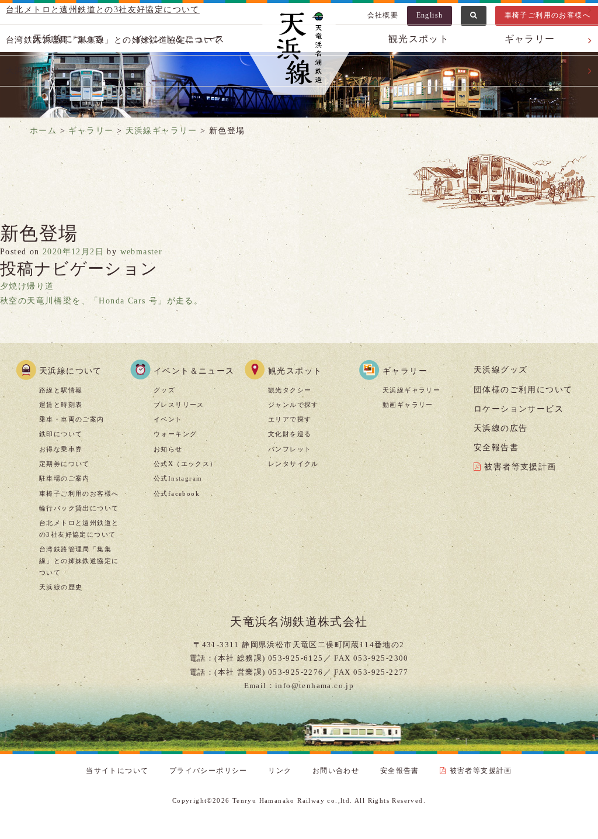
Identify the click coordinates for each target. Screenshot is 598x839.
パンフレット (289, 449)
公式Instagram (178, 478)
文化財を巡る (289, 433)
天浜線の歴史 (60, 587)
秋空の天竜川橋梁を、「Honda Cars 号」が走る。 (101, 300)
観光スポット (295, 371)
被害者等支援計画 (520, 466)
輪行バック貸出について (79, 508)
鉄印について (60, 433)
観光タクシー (289, 389)
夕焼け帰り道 (27, 286)
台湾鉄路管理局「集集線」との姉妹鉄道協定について (79, 560)
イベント (168, 419)
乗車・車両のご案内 (72, 419)
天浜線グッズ (500, 369)
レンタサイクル (293, 463)
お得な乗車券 (60, 449)
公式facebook (177, 493)
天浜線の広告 (500, 428)
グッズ (164, 389)
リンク (279, 771)
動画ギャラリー (408, 404)
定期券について (64, 463)
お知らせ (168, 449)
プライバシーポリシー (208, 771)
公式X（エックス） (185, 463)
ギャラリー (405, 371)
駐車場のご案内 (64, 478)
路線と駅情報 (60, 389)
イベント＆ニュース (194, 371)
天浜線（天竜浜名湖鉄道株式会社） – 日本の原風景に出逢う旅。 (299, 50)
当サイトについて (117, 771)
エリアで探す (289, 419)
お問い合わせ (335, 771)
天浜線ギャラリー (411, 389)
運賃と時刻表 (60, 404)
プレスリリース (179, 404)
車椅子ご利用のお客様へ (79, 493)
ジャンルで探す (293, 404)
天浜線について (70, 371)
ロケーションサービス (519, 409)
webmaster (141, 251)
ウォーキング (175, 433)
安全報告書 (496, 447)
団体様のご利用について (523, 389)
